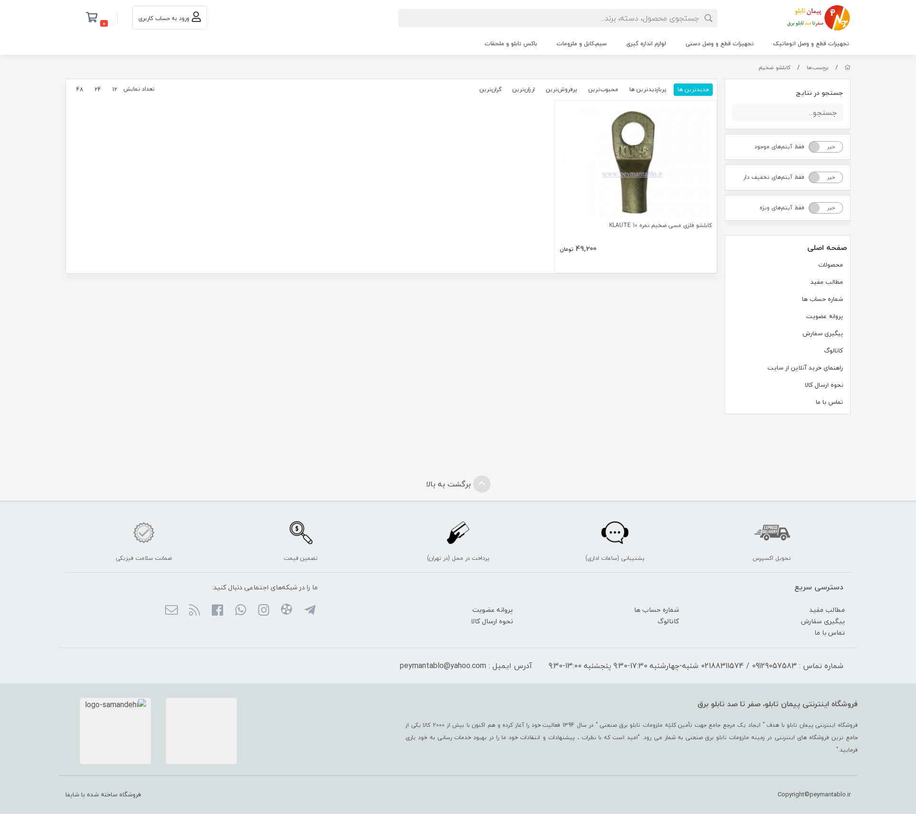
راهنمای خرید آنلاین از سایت (805, 367)
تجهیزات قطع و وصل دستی (720, 44)
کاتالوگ (833, 350)
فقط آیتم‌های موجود (779, 147)
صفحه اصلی (827, 247)
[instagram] (263, 611)
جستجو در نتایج (819, 93)
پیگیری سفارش (822, 333)
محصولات (830, 264)
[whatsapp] (240, 611)
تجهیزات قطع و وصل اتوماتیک (811, 44)
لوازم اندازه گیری (646, 44)
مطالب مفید (827, 282)
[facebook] (217, 611)
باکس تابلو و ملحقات (511, 44)
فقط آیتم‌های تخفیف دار (773, 177)
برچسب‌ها (818, 67)
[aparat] (286, 611)
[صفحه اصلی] (847, 67)
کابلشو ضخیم (775, 67)
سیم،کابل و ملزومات (582, 44)
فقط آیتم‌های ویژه (782, 208)
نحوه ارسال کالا (824, 385)
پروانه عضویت (824, 316)
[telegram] (309, 611)
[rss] (194, 611)
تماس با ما (829, 402)
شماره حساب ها (822, 299)
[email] (171, 611)
